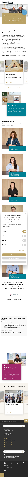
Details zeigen (20, 250)
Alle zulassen (14, 254)
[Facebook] (23, 463)
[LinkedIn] (17, 463)
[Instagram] (5, 463)
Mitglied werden (8, 442)
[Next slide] (25, 72)
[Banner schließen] (25, 213)
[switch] (24, 236)
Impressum (6, 465)
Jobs (6, 446)
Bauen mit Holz (8, 444)
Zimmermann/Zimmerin (10, 440)
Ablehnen (14, 262)
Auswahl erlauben (14, 258)
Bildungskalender (9, 438)
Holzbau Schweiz (5, 27)
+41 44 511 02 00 (7, 433)
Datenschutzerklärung (8, 468)
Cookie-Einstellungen (8, 467)
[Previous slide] (2, 72)
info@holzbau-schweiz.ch (9, 434)
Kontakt (5, 470)
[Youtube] (11, 463)
